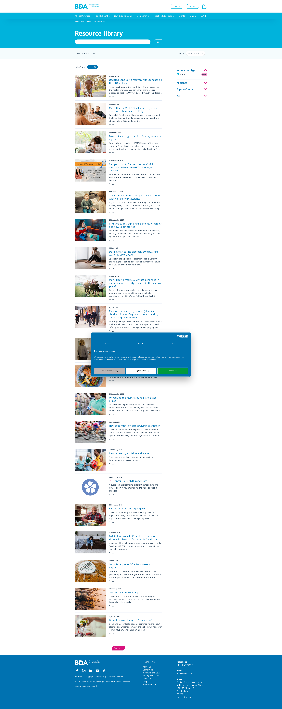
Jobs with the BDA (151, 672)
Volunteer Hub (150, 684)
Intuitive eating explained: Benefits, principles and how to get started (135, 225)
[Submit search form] (158, 41)
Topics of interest (186, 89)
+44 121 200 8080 (185, 664)
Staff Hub (147, 678)
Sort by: (182, 53)
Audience (182, 82)
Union (193, 16)
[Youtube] (97, 671)
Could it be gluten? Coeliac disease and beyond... (131, 566)
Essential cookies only (109, 371)
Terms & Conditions (116, 677)
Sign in (193, 6)
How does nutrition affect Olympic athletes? (134, 425)
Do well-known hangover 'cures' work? (130, 620)
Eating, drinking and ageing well (127, 508)
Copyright (89, 677)
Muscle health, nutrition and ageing (129, 453)
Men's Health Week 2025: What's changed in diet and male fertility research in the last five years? (135, 283)
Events (182, 16)
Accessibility (79, 677)
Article (193, 74)
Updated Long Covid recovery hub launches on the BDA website (135, 81)
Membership (143, 16)
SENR (203, 16)
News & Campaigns (122, 16)
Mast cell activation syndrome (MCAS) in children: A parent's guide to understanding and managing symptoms (134, 314)
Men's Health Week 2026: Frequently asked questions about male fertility (133, 109)
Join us (177, 6)
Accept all (172, 371)
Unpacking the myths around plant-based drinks (133, 399)
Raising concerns (151, 675)
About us (147, 666)
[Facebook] (77, 671)
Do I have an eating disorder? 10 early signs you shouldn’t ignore (133, 253)
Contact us (148, 669)
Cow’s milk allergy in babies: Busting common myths (135, 137)
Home (88, 22)
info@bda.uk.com (185, 673)
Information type (186, 70)
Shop (145, 681)
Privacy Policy (101, 677)
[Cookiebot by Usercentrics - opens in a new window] (178, 336)
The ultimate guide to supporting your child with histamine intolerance (134, 197)
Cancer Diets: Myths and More (130, 481)
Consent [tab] (108, 344)
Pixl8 (95, 686)
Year (179, 95)
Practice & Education (164, 16)
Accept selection (139, 371)
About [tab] (174, 344)
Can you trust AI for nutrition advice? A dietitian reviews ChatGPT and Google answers (131, 167)
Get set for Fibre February (123, 592)
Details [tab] (141, 344)
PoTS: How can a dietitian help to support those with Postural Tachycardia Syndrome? (134, 537)
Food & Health (101, 16)
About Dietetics (82, 16)
